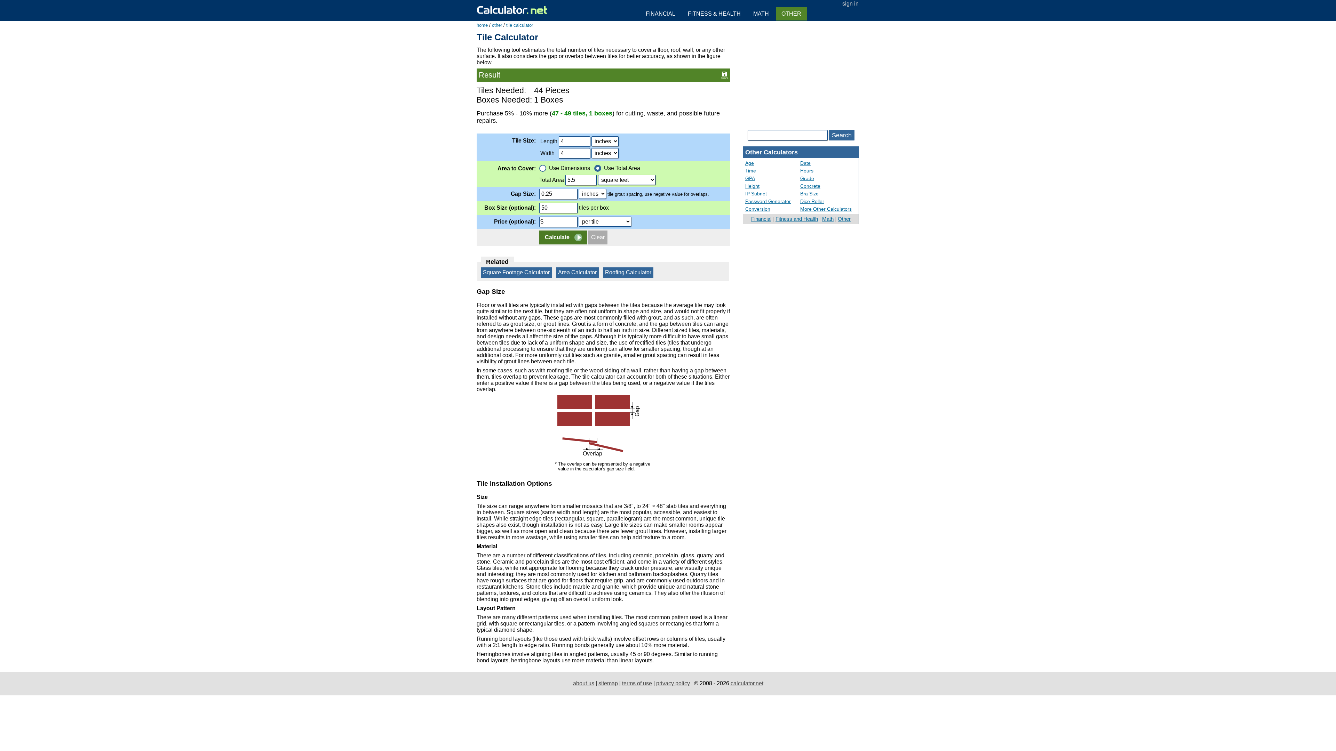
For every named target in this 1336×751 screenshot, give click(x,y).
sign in (850, 4)
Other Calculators (771, 152)
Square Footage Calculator (516, 272)
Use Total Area (622, 168)
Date (805, 163)
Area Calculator (577, 272)
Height (752, 186)
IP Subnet (756, 193)
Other (844, 219)
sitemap (608, 683)
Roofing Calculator (628, 272)
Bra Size (809, 193)
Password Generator (768, 201)
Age (749, 163)
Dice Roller (812, 201)
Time (750, 170)
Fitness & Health (714, 14)
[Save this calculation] (724, 75)
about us (583, 683)
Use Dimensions (569, 168)
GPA (750, 178)
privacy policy (673, 683)
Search (842, 135)
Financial (761, 219)
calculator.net (747, 683)
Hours (806, 170)
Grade (807, 178)
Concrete (810, 186)
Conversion (757, 209)
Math (828, 219)
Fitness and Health (797, 219)
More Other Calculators (826, 209)
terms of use (637, 683)
